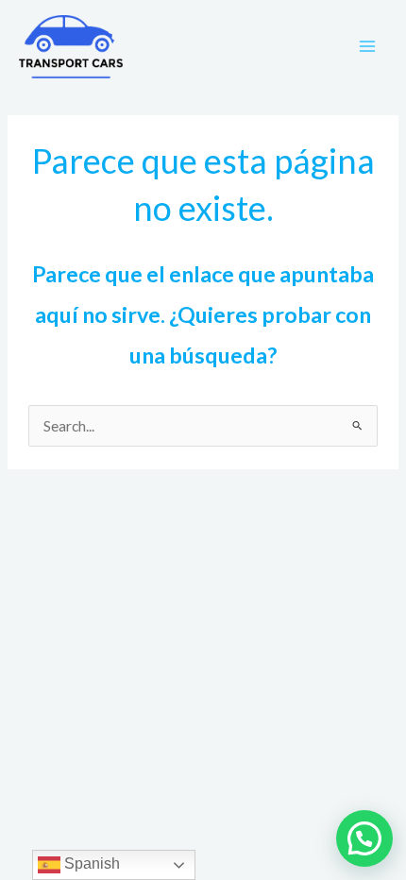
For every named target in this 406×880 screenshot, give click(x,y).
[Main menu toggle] (367, 46)
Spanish (90, 863)
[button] (364, 838)
